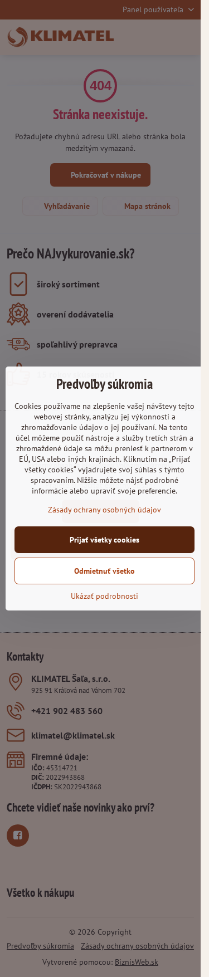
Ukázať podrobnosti (104, 596)
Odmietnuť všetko (104, 571)
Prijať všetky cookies (104, 540)
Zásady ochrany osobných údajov (104, 510)
